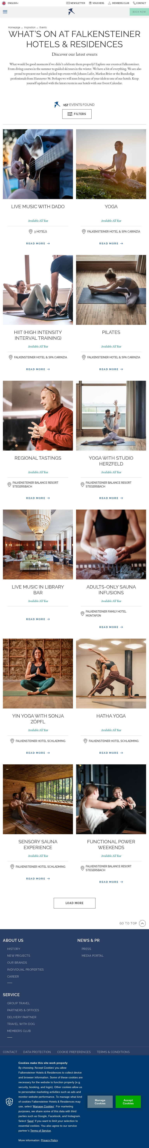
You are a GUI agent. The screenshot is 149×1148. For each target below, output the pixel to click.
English (12, 3)
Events (43, 27)
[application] (74, 1101)
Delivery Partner (21, 1017)
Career (13, 976)
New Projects (18, 955)
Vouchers (98, 3)
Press (86, 949)
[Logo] (71, 12)
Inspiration (30, 27)
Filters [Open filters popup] (80, 113)
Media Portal (93, 955)
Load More (75, 903)
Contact (141, 3)
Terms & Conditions (113, 1052)
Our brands (17, 962)
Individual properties (25, 969)
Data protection (37, 1052)
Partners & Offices (23, 1010)
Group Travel (18, 1003)
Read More (36, 243)
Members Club (19, 1031)
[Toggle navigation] (3, 12)
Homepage (14, 27)
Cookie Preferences (74, 1052)
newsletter (77, 3)
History (13, 949)
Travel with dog (21, 1024)
